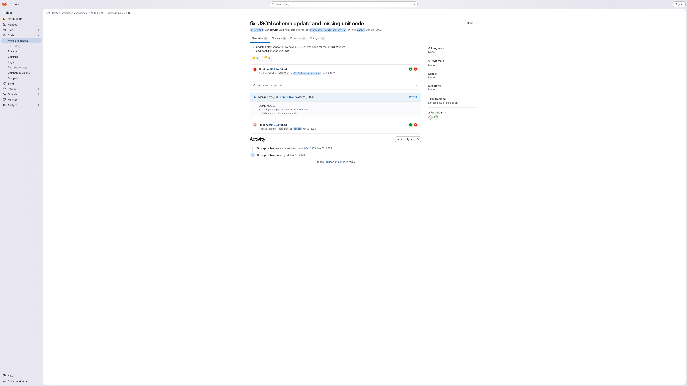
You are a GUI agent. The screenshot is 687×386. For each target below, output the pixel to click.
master (361, 30)
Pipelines (297, 38)
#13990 (274, 69)
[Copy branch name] (349, 30)
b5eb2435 (303, 109)
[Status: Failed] (255, 69)
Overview (259, 38)
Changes (317, 38)
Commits (278, 38)
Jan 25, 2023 (374, 29)
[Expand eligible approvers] (416, 85)
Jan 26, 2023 (309, 128)
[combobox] (405, 139)
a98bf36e (284, 73)
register (329, 161)
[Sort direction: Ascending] (418, 139)
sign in (341, 161)
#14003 (274, 124)
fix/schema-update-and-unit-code (328, 30)
